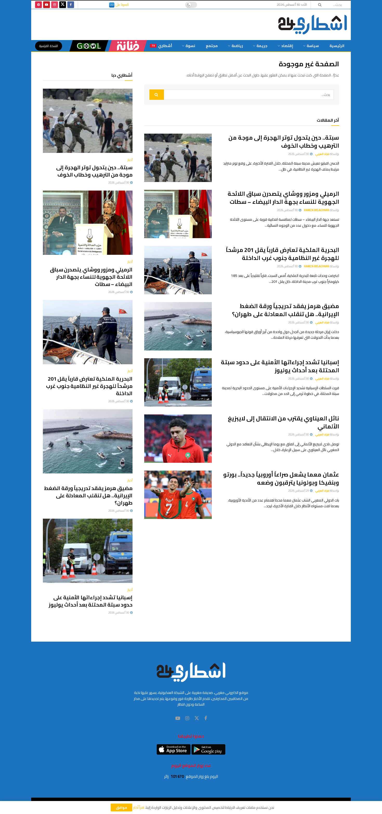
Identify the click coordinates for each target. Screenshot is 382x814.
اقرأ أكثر (138, 807)
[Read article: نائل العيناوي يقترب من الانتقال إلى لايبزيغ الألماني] (178, 438)
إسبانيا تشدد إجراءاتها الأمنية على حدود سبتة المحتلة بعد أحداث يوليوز (280, 366)
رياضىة (237, 45)
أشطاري (162, 45)
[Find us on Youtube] (46, 5)
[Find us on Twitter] (62, 5)
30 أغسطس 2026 (298, 154)
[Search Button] (318, 5)
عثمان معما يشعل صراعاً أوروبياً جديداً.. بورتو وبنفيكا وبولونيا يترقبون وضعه (281, 478)
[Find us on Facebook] (70, 5)
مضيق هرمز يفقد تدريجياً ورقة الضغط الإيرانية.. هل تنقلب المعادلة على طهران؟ (285, 310)
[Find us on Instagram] (54, 5)
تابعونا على (122, 5)
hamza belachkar (316, 210)
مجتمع (212, 45)
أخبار (130, 159)
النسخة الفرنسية (48, 46)
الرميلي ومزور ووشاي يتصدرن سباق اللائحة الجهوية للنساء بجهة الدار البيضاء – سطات (283, 197)
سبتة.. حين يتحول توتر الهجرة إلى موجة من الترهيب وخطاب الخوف (283, 141)
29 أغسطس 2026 (298, 490)
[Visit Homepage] (312, 24)
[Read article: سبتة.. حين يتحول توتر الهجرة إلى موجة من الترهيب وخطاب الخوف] (178, 158)
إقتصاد (287, 45)
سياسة (313, 45)
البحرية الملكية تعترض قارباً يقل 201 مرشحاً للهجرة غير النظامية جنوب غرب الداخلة (282, 253)
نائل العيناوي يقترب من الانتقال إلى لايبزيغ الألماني (283, 422)
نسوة (190, 45)
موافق (121, 807)
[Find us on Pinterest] (38, 5)
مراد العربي (322, 154)
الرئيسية (337, 45)
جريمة (261, 45)
